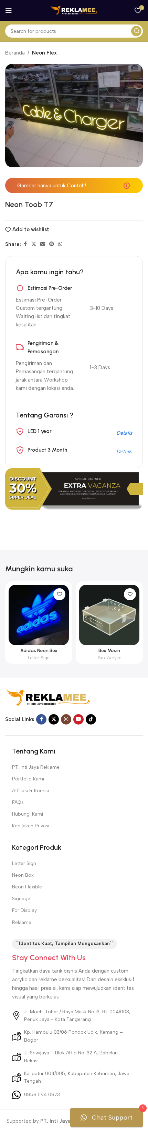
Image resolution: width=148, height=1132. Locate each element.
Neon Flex (44, 53)
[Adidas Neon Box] (39, 615)
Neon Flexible (27, 887)
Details (124, 433)
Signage (21, 899)
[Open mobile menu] (8, 10)
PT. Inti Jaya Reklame (36, 767)
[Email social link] (42, 244)
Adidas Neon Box (38, 650)
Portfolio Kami (28, 779)
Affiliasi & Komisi (30, 791)
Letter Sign (39, 657)
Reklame (21, 922)
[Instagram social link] (66, 719)
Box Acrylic (109, 657)
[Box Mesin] (109, 615)
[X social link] (33, 244)
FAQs (18, 802)
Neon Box (23, 875)
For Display (24, 910)
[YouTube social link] (78, 719)
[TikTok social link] (91, 719)
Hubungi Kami (27, 814)
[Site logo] (74, 10)
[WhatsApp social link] (60, 244)
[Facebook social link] (25, 244)
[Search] (136, 31)
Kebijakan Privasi (30, 826)
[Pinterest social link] (51, 244)
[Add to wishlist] (59, 594)
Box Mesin (109, 650)
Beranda (15, 53)
